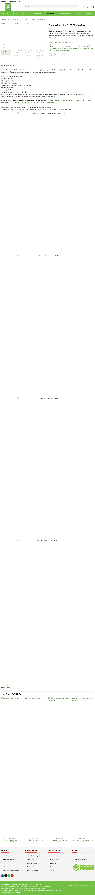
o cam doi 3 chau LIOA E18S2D (82, 47)
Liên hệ (89, 13)
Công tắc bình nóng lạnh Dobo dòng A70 (83, 841)
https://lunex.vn (30, 109)
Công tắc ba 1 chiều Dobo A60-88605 (59, 841)
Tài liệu (79, 13)
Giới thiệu (15, 13)
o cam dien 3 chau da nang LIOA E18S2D (61, 45)
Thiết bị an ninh (36, 13)
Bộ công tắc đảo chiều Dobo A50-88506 (41, 103)
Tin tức (24, 13)
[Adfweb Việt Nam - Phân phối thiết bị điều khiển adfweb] (11, 7)
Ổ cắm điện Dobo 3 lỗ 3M (19, 103)
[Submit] (76, 6)
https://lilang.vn (17, 109)
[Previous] (4, 35)
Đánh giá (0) (10, 65)
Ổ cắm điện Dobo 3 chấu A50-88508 (12, 841)
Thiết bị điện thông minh (35, 19)
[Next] (43, 35)
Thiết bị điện (50, 13)
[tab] (3, 65)
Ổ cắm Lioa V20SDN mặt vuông (64, 101)
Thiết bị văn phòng (65, 13)
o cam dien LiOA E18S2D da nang (64, 47)
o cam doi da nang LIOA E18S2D (75, 48)
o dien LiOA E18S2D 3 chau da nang (65, 50)
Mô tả (3, 65)
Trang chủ (4, 13)
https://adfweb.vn (43, 109)
